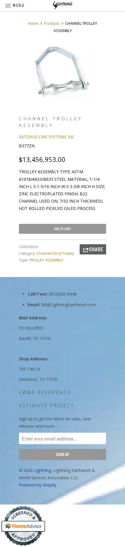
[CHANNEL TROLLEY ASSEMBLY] (62, 72)
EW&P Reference (45, 392)
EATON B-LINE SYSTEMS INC (47, 136)
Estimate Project (46, 405)
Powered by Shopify (37, 485)
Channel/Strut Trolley (55, 253)
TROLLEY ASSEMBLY (46, 260)
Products (52, 23)
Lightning (42, 470)
